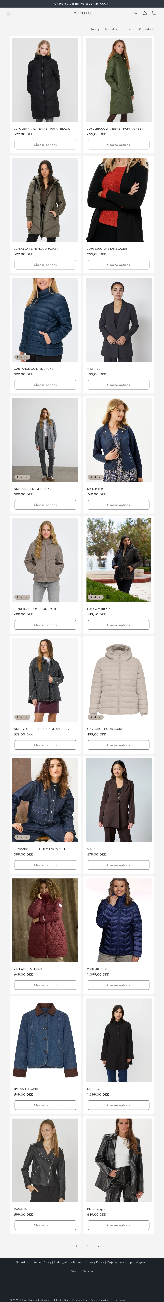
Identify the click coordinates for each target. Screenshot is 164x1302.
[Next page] (98, 1246)
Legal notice (119, 1300)
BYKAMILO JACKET (27, 1089)
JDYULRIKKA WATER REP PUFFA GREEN (115, 128)
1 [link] (66, 1246)
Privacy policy (79, 1300)
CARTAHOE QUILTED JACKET (34, 368)
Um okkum (22, 1262)
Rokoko (23, 1300)
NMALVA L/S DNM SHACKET (33, 488)
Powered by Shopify (39, 1300)
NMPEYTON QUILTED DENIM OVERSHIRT (42, 728)
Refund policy (61, 1300)
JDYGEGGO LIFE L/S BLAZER (107, 248)
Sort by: (95, 29)
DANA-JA (20, 1209)
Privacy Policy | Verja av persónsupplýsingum (115, 1262)
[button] (8, 12)
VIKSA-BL (93, 368)
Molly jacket (95, 488)
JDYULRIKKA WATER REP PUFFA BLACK (42, 128)
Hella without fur (98, 608)
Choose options (45, 145)
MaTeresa (93, 1089)
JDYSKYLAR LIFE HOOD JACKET (36, 248)
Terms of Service (82, 1271)
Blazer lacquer (97, 1209)
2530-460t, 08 (97, 969)
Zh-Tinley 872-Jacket (28, 969)
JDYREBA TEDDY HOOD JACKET (36, 608)
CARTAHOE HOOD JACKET (106, 728)
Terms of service (99, 1300)
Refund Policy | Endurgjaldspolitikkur (58, 1262)
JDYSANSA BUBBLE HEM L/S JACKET (40, 849)
